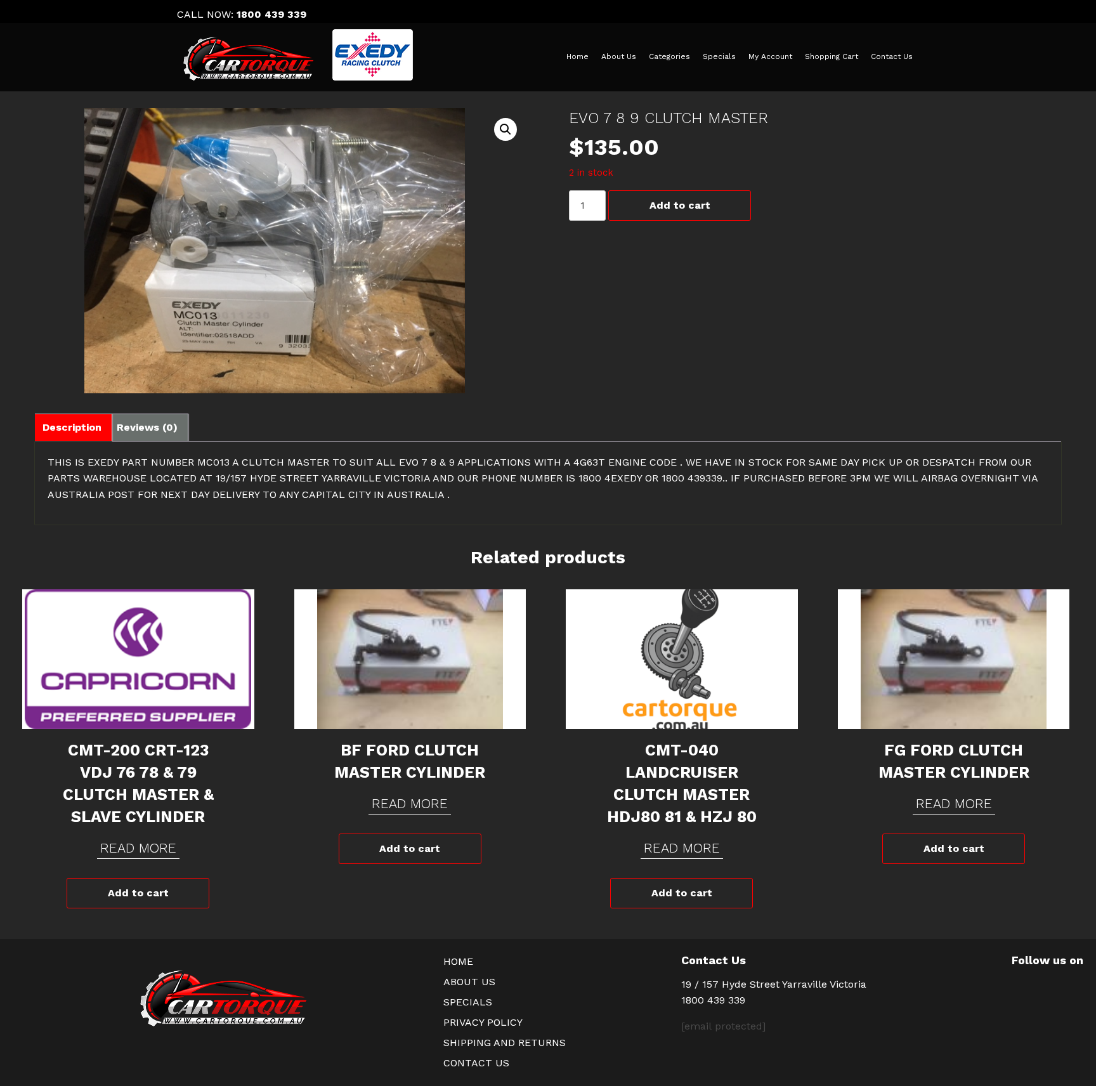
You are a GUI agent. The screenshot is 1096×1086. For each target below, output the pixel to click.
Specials (719, 56)
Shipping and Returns (504, 1043)
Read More (138, 848)
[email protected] (723, 1026)
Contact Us (892, 56)
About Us (618, 56)
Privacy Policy (483, 1022)
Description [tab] (71, 427)
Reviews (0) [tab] (147, 427)
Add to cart (679, 205)
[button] (505, 129)
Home (577, 56)
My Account (770, 56)
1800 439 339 (271, 14)
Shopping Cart (831, 56)
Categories (669, 56)
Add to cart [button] (138, 893)
